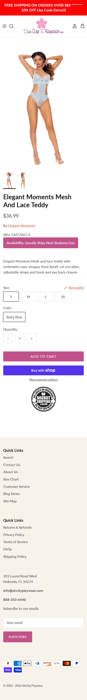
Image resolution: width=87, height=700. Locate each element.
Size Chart (11, 479)
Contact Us (11, 465)
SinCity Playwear (32, 685)
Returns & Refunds (17, 527)
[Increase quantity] (31, 338)
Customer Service (16, 486)
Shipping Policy (15, 556)
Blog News (11, 494)
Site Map (10, 501)
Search (8, 457)
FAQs (7, 549)
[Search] (13, 26)
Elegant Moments (21, 226)
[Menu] (4, 26)
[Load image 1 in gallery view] (43, 102)
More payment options (43, 379)
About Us (10, 472)
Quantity (10, 329)
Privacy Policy (13, 535)
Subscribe (17, 637)
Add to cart (43, 356)
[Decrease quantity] (8, 338)
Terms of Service (15, 542)
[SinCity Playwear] (43, 26)
